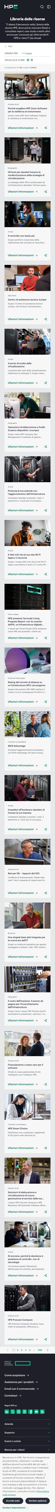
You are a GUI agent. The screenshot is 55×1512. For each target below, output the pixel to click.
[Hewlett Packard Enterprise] (11, 7)
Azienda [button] (9, 1424)
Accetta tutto (13, 1501)
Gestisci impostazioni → (15, 1508)
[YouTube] (36, 1411)
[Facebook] (30, 1411)
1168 (40, 1350)
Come (15, 1375)
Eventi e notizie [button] (13, 1441)
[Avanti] (47, 1350)
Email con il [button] (20, 1388)
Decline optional (37, 1501)
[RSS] (42, 1411)
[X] (12, 1411)
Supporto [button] (10, 1432)
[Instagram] (18, 1411)
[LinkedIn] (7, 1411)
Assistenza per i (19, 1382)
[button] (42, 6)
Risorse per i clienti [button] (15, 1449)
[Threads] (24, 1411)
